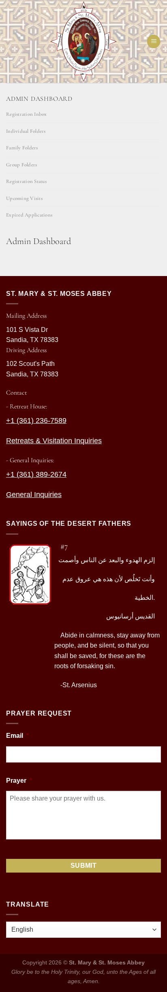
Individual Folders (26, 131)
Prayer (19, 780)
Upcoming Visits (24, 198)
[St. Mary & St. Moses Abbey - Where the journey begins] (83, 41)
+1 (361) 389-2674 (36, 474)
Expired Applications (29, 215)
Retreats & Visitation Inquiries (54, 441)
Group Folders (21, 164)
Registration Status (26, 181)
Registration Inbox (26, 114)
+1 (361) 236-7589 (36, 420)
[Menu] (153, 41)
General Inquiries (34, 495)
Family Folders (22, 147)
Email (17, 735)
